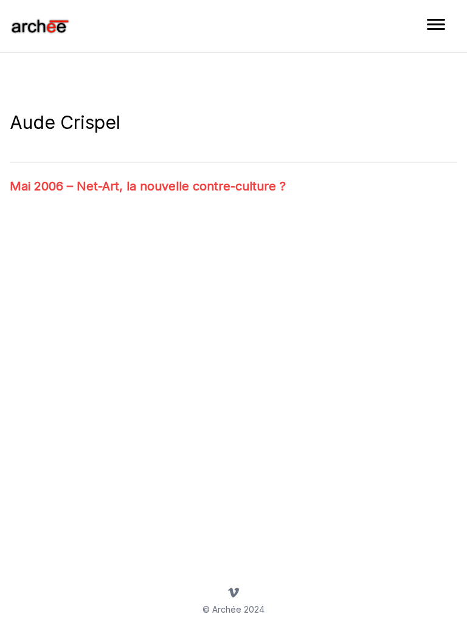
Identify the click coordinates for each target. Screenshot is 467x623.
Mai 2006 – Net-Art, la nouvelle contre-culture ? (148, 186)
